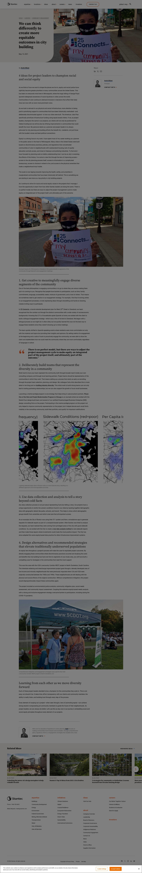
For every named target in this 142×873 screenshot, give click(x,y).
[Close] (139, 869)
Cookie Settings (101, 869)
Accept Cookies (115, 869)
